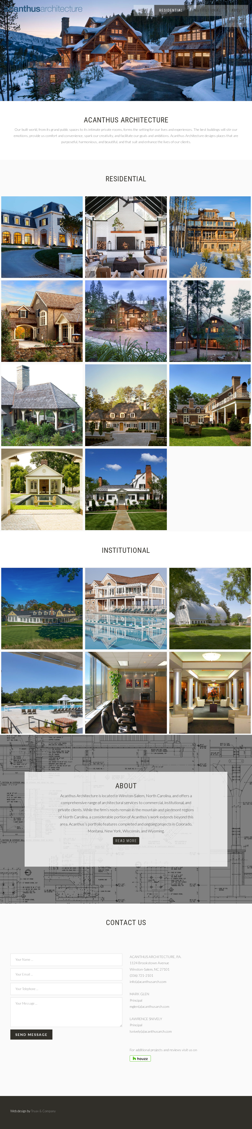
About (237, 10)
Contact (235, 21)
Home (144, 10)
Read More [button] (126, 841)
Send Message (31, 1034)
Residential (171, 10)
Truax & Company (43, 1111)
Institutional (207, 10)
